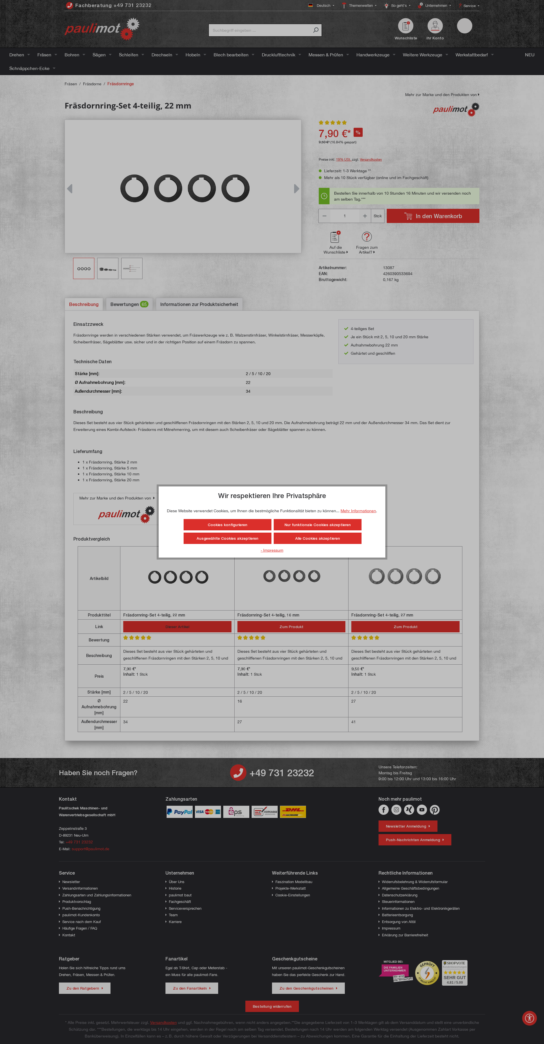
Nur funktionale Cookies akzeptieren (317, 524)
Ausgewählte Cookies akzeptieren (227, 538)
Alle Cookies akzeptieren (317, 538)
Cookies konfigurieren (227, 524)
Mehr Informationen (358, 510)
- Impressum (272, 550)
